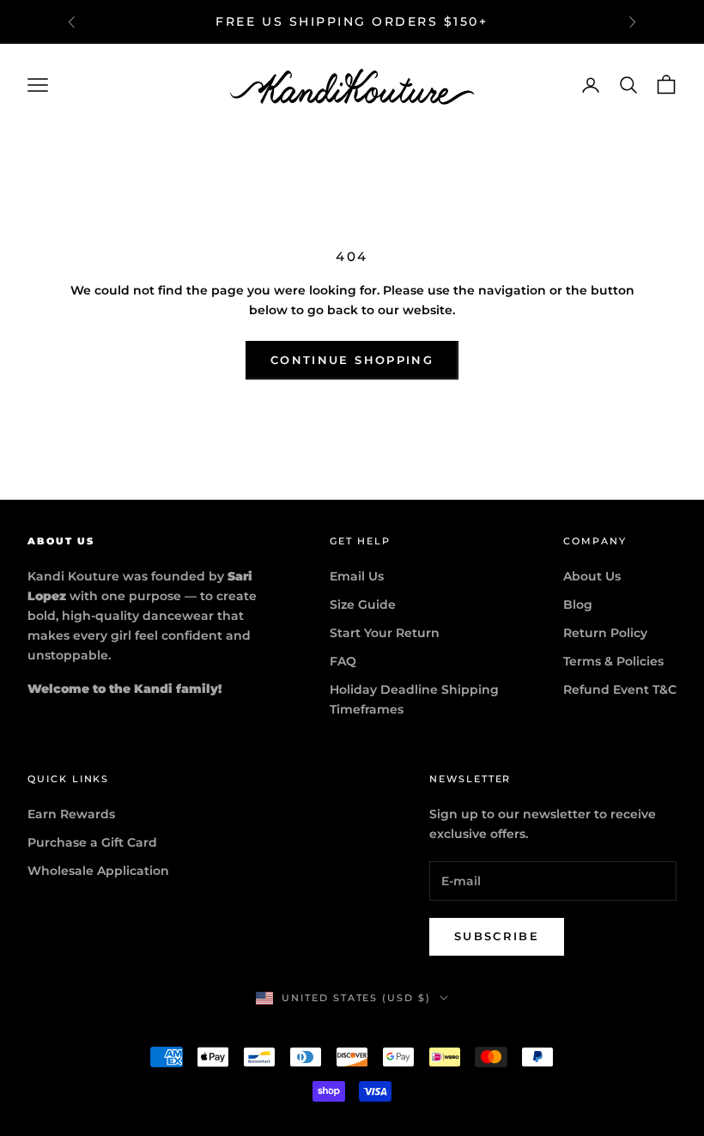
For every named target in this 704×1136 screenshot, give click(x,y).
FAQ (343, 661)
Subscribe (496, 936)
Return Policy (605, 633)
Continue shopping (352, 360)
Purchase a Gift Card (92, 842)
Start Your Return (385, 633)
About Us (592, 576)
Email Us (357, 576)
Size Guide (363, 604)
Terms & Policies (613, 661)
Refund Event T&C (620, 689)
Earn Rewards (71, 814)
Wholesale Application (98, 870)
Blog (577, 604)
